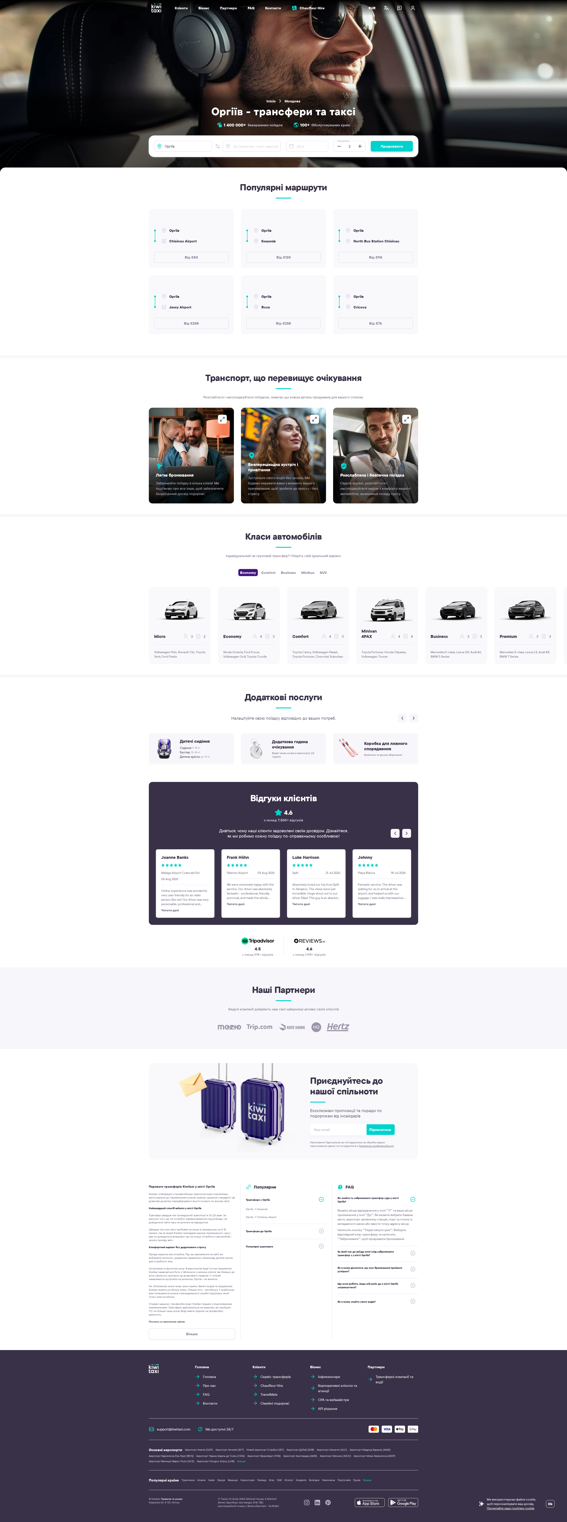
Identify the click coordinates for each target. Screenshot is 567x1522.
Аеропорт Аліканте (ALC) (332, 1449)
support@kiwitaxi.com (173, 1429)
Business (288, 572)
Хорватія (301, 1480)
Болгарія (314, 1480)
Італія (211, 1480)
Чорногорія (247, 1480)
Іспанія (201, 1480)
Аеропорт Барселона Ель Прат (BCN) (171, 1456)
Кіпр (271, 1480)
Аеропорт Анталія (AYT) (230, 1449)
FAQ (251, 8)
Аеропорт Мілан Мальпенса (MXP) (374, 1456)
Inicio (271, 101)
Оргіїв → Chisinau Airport (261, 1217)
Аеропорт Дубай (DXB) (300, 1449)
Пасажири (343, 140)
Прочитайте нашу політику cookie (510, 1508)
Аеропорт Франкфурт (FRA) (264, 1456)
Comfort (268, 572)
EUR (372, 8)
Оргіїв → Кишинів (257, 1209)
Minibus (308, 572)
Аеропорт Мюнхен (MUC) (335, 1456)
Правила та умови (172, 1499)
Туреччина (188, 1480)
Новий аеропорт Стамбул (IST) (265, 1449)
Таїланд (261, 1480)
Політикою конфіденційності (376, 1146)
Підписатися (380, 1129)
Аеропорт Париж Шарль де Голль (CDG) (220, 1456)
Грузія (356, 1480)
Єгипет (289, 1480)
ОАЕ (279, 1480)
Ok (550, 1504)
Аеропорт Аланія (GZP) (199, 1449)
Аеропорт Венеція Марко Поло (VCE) (171, 1461)
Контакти (273, 8)
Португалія (344, 1480)
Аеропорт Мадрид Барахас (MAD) (370, 1449)
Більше (241, 1461)
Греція (221, 1480)
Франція (233, 1480)
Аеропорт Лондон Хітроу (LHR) (216, 1461)
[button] (217, 146)
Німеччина (328, 1480)
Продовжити (392, 146)
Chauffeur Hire (312, 8)
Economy (248, 572)
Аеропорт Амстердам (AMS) (300, 1456)
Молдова (292, 101)
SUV (323, 572)
